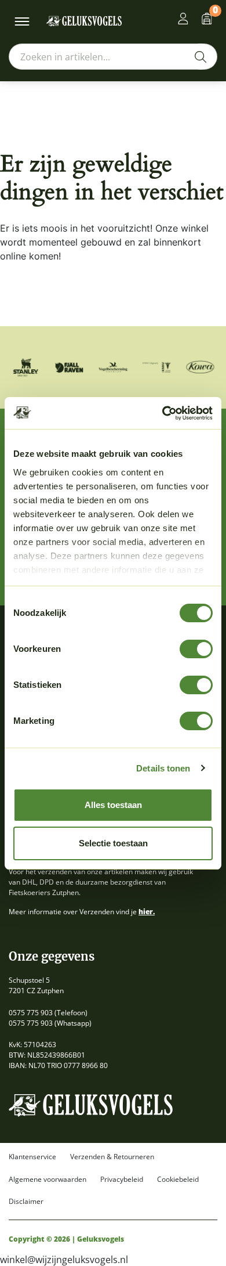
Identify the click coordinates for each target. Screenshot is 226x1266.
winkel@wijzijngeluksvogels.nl (64, 1259)
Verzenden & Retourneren (112, 1157)
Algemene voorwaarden (47, 1179)
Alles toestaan (113, 805)
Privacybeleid (121, 1179)
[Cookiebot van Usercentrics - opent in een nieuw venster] (162, 413)
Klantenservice (32, 1157)
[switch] (196, 649)
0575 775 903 (31, 1013)
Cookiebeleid (178, 1179)
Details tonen (163, 768)
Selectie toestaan (113, 843)
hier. (146, 912)
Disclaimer (26, 1202)
